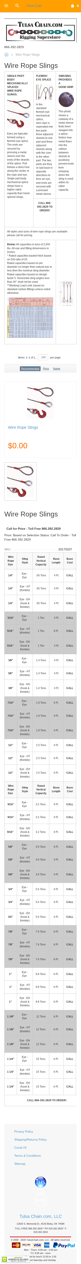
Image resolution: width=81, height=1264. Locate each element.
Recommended (30, 368)
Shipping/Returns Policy (30, 1139)
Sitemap (19, 1163)
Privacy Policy (23, 1131)
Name (56, 368)
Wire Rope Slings (23, 427)
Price (46, 368)
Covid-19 (20, 1147)
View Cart (33, 6)
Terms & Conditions (27, 1155)
